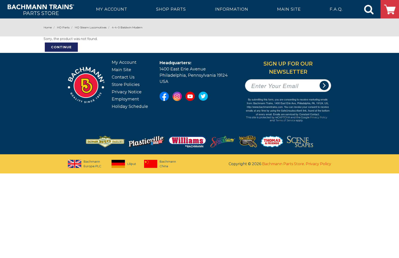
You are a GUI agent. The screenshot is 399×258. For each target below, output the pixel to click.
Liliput (131, 164)
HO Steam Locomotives (90, 27)
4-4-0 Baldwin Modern (127, 27)
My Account (124, 62)
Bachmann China (168, 164)
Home (48, 27)
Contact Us (123, 77)
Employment (125, 99)
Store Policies (126, 84)
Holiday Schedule (130, 106)
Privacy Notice (127, 91)
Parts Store (41, 13)
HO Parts (63, 27)
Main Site (121, 69)
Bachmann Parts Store (283, 164)
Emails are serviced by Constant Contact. (296, 114)
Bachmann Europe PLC (92, 164)
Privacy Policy (318, 117)
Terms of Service (285, 120)
